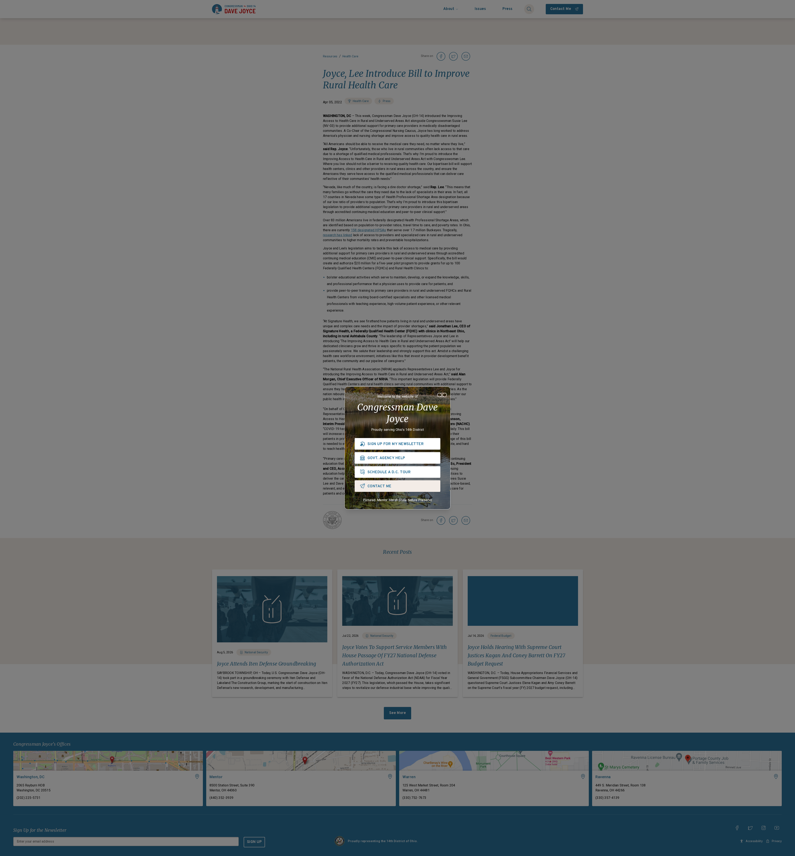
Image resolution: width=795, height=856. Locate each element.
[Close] (442, 395)
